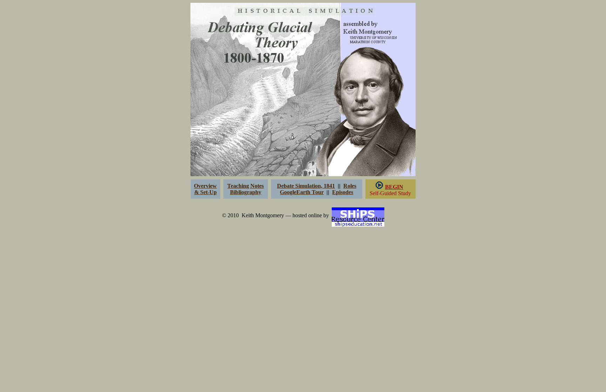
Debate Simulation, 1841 (306, 186)
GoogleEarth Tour (302, 192)
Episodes (342, 192)
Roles (349, 186)
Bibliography (245, 192)
